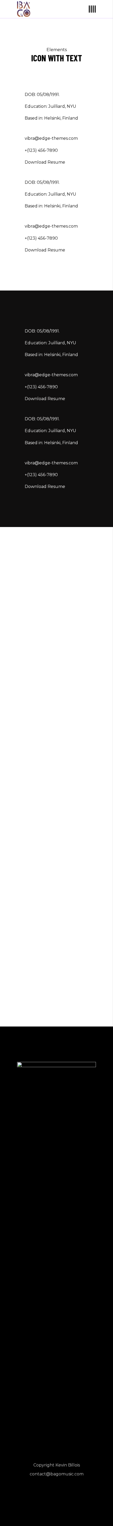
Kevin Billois (67, 1465)
